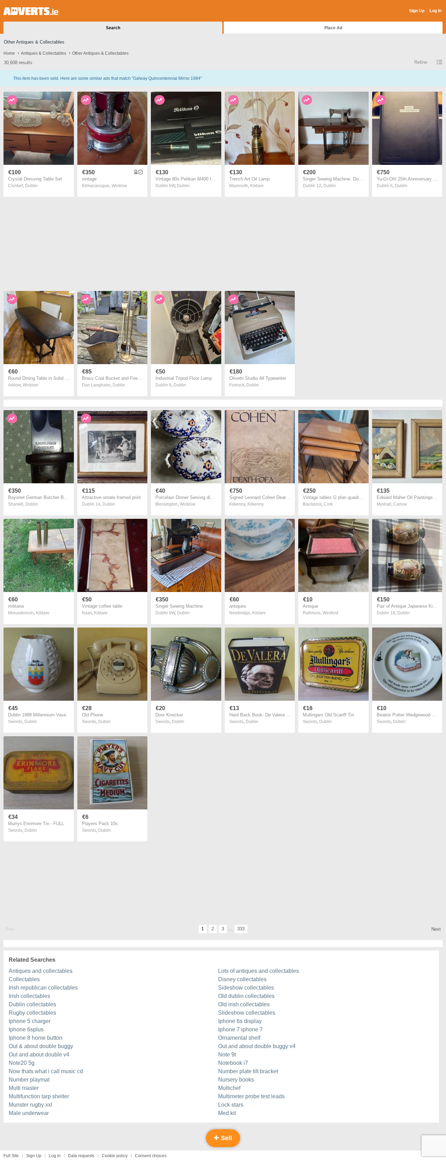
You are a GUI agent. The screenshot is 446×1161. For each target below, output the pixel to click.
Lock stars (230, 1105)
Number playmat (29, 1080)
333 (241, 928)
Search (113, 27)
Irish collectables (29, 996)
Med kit (227, 1113)
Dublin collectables (32, 1004)
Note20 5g (21, 1063)
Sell (225, 1138)
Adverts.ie (30, 11)
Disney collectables (242, 979)
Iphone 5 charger (30, 1021)
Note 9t (227, 1055)
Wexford (330, 612)
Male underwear (29, 1113)
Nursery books (236, 1080)
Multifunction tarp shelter (39, 1096)
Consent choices (151, 1155)
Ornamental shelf (239, 1038)
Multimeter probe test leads (251, 1096)
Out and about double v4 (39, 1055)
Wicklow (119, 185)
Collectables (24, 979)
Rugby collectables (32, 1013)
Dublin (31, 185)
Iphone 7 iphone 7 (240, 1029)
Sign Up (416, 10)
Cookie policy (115, 1155)
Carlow (400, 504)
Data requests (81, 1155)
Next (436, 929)
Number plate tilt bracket (248, 1071)
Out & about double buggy (41, 1046)
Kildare (257, 185)
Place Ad (333, 27)
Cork (328, 504)
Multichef (229, 1088)
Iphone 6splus (26, 1029)
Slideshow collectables (246, 1013)
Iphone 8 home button (35, 1038)
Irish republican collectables (43, 988)
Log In (435, 10)
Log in (55, 1155)
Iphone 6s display (240, 1021)
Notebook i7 (233, 1063)
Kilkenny (255, 504)
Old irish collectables (244, 1004)
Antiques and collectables (40, 971)
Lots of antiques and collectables (258, 971)
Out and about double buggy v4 (256, 1046)
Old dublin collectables (246, 996)
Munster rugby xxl (30, 1105)
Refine (420, 62)
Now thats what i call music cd (46, 1071)
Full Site (11, 1155)
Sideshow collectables (246, 988)
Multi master (24, 1088)
